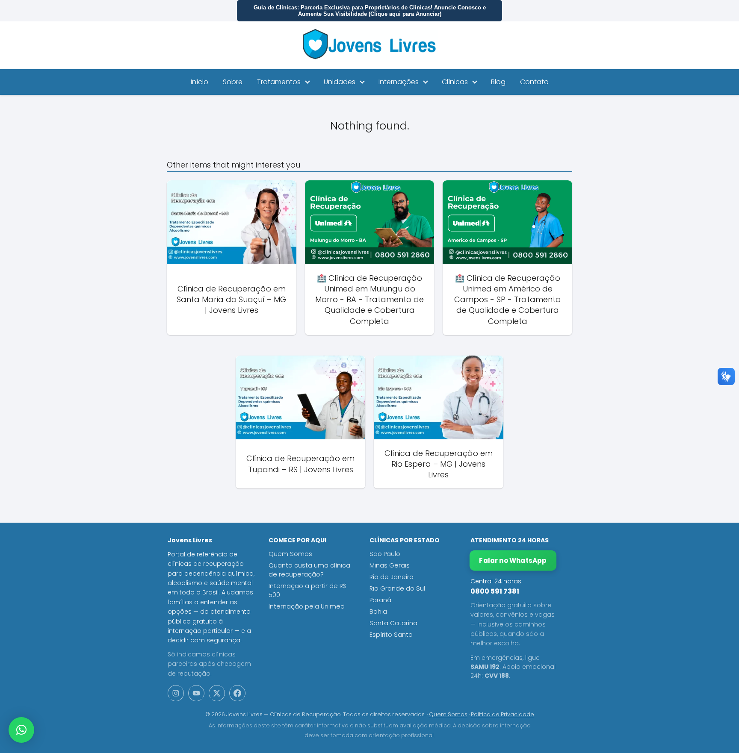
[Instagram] (176, 693)
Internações (398, 82)
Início (199, 82)
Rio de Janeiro (392, 577)
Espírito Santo (391, 634)
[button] (21, 730)
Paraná (380, 600)
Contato (534, 82)
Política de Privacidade (502, 714)
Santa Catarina (393, 623)
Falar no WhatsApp (513, 560)
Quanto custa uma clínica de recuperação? (309, 570)
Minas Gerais (390, 565)
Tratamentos (279, 82)
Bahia (378, 611)
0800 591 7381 (494, 591)
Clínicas (455, 82)
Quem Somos (290, 554)
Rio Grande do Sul (397, 588)
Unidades (339, 82)
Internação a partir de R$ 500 (307, 590)
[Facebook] (237, 693)
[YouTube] (196, 693)
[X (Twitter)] (217, 693)
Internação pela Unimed (307, 606)
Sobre (232, 82)
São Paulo (385, 554)
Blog (498, 82)
